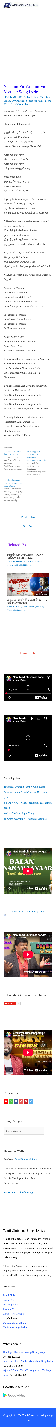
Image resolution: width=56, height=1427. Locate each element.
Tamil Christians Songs (16, 609)
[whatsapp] (11, 1101)
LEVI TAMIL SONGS (15, 97)
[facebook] (16, 1101)
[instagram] (21, 1101)
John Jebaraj (17, 104)
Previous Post (28, 517)
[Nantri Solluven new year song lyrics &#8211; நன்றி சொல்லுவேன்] (15, 490)
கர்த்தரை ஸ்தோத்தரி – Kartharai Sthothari (25, 818)
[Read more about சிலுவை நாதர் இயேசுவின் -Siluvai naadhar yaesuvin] (28, 583)
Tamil (29, 97)
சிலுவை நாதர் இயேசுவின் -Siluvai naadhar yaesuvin (27, 601)
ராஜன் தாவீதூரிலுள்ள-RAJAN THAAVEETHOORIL (25, 556)
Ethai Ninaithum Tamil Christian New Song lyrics (28, 1361)
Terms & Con (9, 1309)
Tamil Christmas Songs (22, 564)
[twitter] (31, 1101)
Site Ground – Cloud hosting (18, 1192)
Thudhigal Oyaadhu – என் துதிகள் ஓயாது (25, 786)
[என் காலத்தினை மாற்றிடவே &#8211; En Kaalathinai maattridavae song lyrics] (38, 463)
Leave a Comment (14, 561)
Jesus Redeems (29, 606)
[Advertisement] (28, 40)
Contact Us (8, 1300)
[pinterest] (26, 1101)
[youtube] (6, 1101)
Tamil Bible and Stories (27, 1159)
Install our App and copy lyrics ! (24, 911)
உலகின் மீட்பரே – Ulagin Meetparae (21, 813)
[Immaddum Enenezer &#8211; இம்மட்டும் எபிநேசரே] (15, 460)
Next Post (28, 526)
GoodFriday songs (14, 606)
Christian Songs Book (14, 1323)
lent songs (40, 606)
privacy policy (10, 1304)
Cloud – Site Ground (13, 1313)
